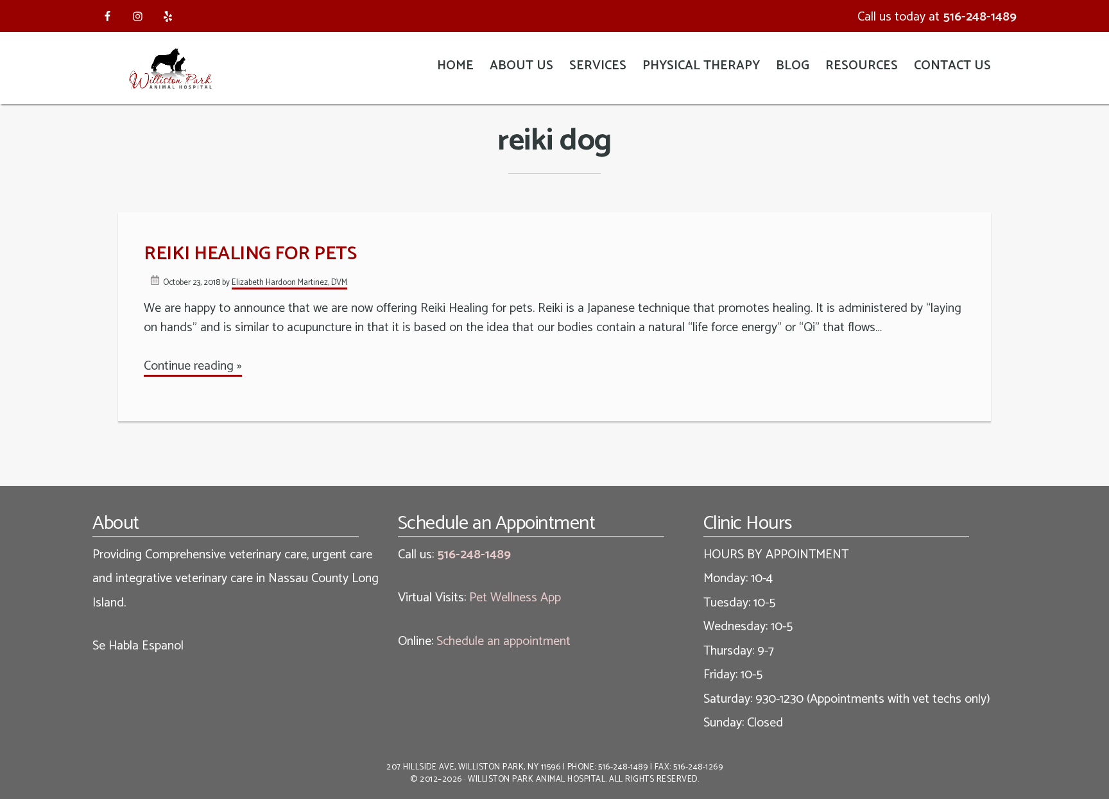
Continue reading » (193, 366)
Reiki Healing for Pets (250, 254)
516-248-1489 (980, 17)
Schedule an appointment (503, 641)
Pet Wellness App (515, 597)
